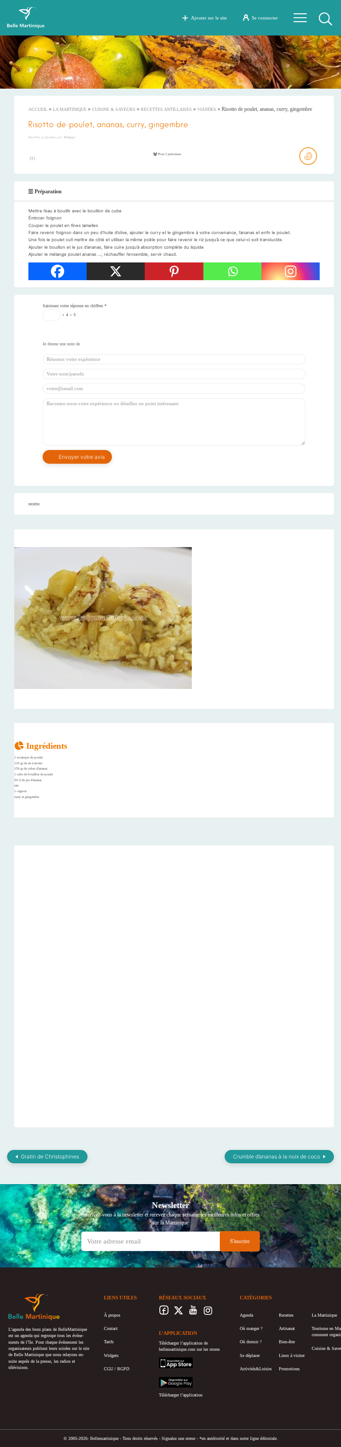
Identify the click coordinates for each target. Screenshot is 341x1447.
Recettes (286, 1315)
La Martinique (70, 109)
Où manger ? (251, 1328)
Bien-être (287, 1341)
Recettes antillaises (166, 109)
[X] (116, 271)
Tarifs (109, 1341)
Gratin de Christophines (50, 1156)
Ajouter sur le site (209, 17)
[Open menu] (300, 17)
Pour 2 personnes (169, 154)
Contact (111, 1328)
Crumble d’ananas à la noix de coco (276, 1156)
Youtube (193, 1313)
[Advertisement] (107, 1063)
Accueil (38, 109)
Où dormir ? (251, 1341)
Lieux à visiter (292, 1355)
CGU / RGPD (116, 1368)
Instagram (208, 1313)
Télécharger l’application (180, 1394)
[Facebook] (57, 271)
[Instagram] (291, 271)
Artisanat (287, 1328)
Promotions (289, 1368)
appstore (166, 1360)
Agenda (246, 1315)
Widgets (111, 1355)
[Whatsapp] (232, 271)
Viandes (206, 109)
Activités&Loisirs (256, 1368)
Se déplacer (250, 1355)
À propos (112, 1315)
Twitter (178, 1313)
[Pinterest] (174, 271)
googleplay (168, 1379)
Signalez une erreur (178, 1438)
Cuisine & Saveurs (113, 109)
